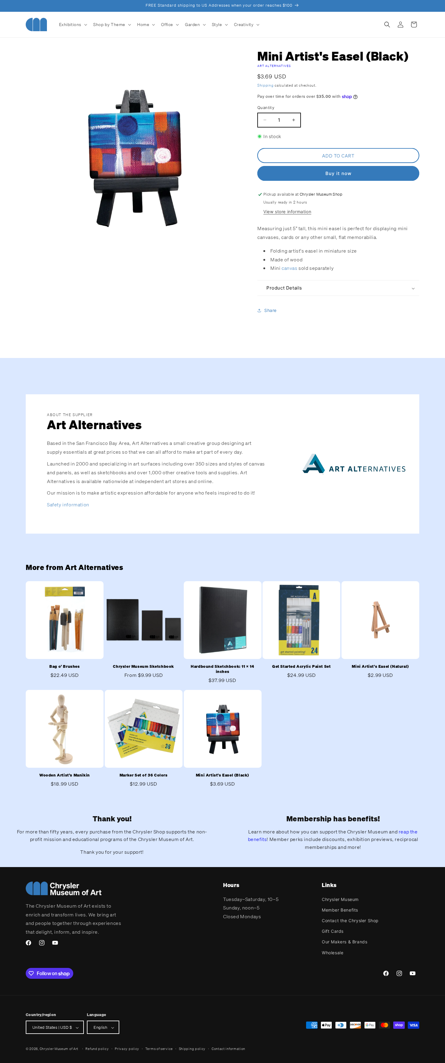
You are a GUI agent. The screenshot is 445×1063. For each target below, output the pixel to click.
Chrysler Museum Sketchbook (143, 666)
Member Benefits (340, 909)
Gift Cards (333, 931)
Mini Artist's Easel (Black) (222, 775)
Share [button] (270, 310)
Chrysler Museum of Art (59, 1049)
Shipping (265, 85)
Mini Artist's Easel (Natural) (380, 666)
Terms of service (159, 1049)
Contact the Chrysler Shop (350, 920)
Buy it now (338, 173)
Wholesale (332, 952)
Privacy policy (127, 1049)
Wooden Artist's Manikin (64, 775)
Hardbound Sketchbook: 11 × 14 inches (222, 669)
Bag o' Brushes (64, 666)
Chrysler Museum (340, 899)
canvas (290, 268)
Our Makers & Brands (344, 941)
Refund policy (97, 1049)
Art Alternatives (274, 66)
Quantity (265, 107)
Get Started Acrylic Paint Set (301, 666)
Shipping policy (192, 1049)
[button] (72, 24)
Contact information (228, 1049)
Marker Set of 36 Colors (144, 775)
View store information (287, 211)
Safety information (68, 504)
